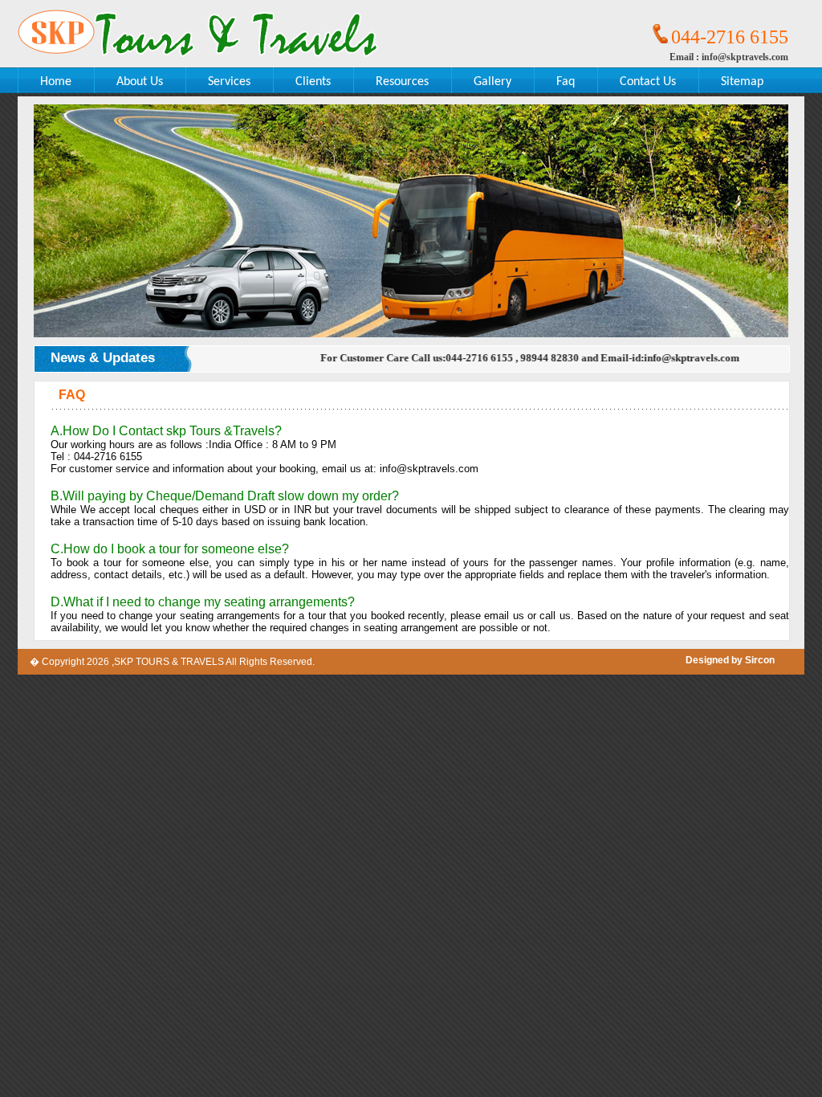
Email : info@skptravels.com (728, 57)
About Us (139, 81)
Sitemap (742, 81)
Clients (313, 81)
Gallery (492, 81)
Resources (402, 81)
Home (55, 81)
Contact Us (648, 81)
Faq (565, 81)
